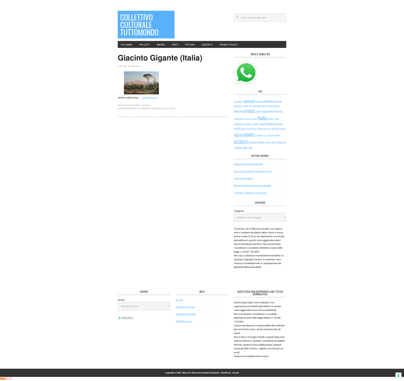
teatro (268, 142)
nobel (237, 128)
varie (250, 147)
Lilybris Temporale (243, 178)
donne (238, 111)
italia (163, 108)
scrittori (241, 141)
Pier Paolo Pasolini (278, 128)
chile (246, 105)
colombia (256, 105)
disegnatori (273, 105)
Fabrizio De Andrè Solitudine (248, 164)
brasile (278, 101)
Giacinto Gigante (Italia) (160, 57)
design (265, 105)
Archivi (121, 299)
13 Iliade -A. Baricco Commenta (250, 192)
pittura (146, 105)
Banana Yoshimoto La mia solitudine (252, 185)
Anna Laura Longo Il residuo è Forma (253, 171)
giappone (248, 118)
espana (258, 111)
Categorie (239, 210)
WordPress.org (183, 321)
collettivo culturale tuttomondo (139, 24)
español (136, 105)
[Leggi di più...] (150, 97)
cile (250, 105)
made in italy (273, 118)
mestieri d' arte (250, 123)
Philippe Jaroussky (264, 128)
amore (249, 100)
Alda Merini (239, 101)
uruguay (238, 147)
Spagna (261, 142)
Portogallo (259, 135)
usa (245, 147)
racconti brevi (268, 135)
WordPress (226, 372)
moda (261, 123)
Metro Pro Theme (190, 372)
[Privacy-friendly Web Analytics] (6, 379)
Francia (278, 111)
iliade (255, 118)
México (278, 123)
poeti (249, 134)
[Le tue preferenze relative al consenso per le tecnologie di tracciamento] (398, 375)
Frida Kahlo (239, 118)
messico (238, 123)
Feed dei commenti (186, 314)
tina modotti (277, 142)
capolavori (238, 105)
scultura (252, 142)
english (249, 110)
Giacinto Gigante (151, 108)
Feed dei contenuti (185, 307)
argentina (269, 101)
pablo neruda (246, 128)
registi (277, 135)
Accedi (179, 299)
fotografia (268, 111)
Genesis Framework (210, 372)
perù (254, 128)
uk (285, 142)
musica (269, 123)
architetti (258, 101)
